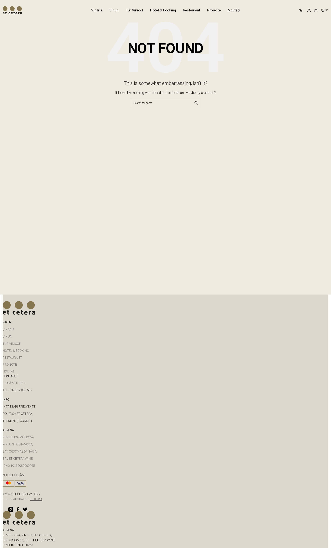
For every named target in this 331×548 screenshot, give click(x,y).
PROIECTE (10, 364)
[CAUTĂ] (196, 103)
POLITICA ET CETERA (17, 413)
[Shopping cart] (315, 10)
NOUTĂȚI (9, 371)
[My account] (309, 10)
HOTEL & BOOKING (16, 350)
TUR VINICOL (12, 343)
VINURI (7, 336)
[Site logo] (12, 10)
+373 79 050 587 (20, 390)
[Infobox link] (302, 10)
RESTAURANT (12, 357)
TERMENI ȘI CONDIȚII (18, 421)
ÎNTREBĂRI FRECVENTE (19, 406)
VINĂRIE (8, 329)
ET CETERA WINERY (26, 494)
